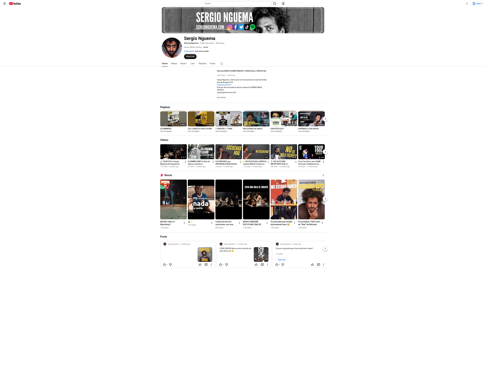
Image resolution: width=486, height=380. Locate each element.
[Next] (325, 118)
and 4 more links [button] (202, 51)
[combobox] (237, 3)
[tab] (165, 64)
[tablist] (243, 64)
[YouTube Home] (15, 3)
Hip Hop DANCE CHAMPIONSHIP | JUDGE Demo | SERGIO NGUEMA (242, 71)
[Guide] (4, 3)
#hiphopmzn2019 (224, 85)
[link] (187, 255)
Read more (221, 97)
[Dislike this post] (170, 265)
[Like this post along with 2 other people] (164, 265)
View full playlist (166, 131)
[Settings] (466, 3)
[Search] (275, 3)
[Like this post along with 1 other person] (221, 265)
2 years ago (297, 244)
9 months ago (185, 244)
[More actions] (185, 161)
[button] (221, 97)
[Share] (200, 264)
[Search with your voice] (283, 3)
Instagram (190, 51)
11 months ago (241, 244)
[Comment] (206, 264)
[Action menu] (211, 264)
